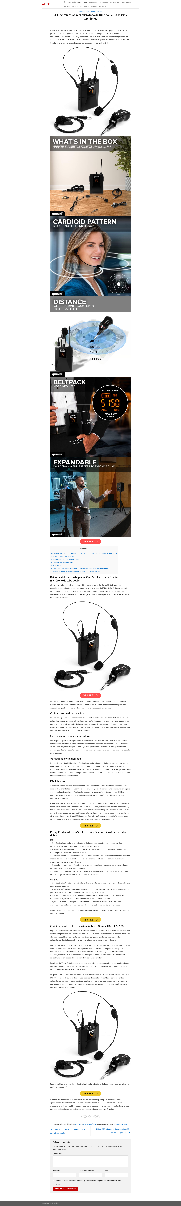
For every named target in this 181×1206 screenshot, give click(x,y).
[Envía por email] (90, 1116)
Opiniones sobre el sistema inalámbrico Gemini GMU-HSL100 (75, 571)
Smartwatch (69, 6)
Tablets (93, 6)
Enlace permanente (120, 1124)
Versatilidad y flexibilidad (62, 562)
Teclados (102, 6)
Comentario (58, 1153)
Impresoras (114, 2)
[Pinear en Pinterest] (94, 1116)
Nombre (56, 1170)
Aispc (46, 4)
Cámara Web (126, 2)
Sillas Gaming (82, 6)
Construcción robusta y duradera (65, 559)
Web (106, 1170)
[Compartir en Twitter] (87, 1116)
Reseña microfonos (95, 11)
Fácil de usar (57, 565)
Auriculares (92, 2)
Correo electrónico (86, 1170)
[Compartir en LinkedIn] (98, 1116)
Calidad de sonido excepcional (64, 556)
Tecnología (71, 2)
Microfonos (82, 2)
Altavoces (104, 2)
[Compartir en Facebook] (83, 1116)
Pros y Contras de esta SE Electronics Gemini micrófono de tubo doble (79, 568)
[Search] (64, 2)
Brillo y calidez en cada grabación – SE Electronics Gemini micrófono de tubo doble (84, 553)
